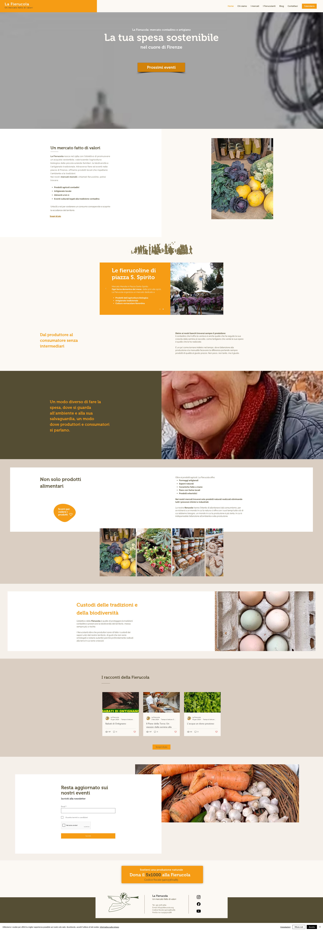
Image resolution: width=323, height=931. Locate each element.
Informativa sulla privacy (109, 927)
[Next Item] (219, 552)
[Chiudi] (319, 927)
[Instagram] (198, 897)
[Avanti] (217, 288)
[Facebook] (198, 904)
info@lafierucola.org (165, 908)
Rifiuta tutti (299, 927)
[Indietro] (105, 288)
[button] (242, 6)
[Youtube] (198, 911)
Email (63, 806)
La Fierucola (17, 4)
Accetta (312, 927)
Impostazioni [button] (285, 927)
